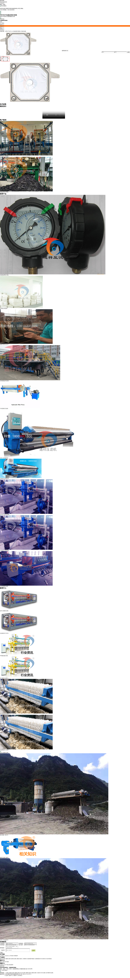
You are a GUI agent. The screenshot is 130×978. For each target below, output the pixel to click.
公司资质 (11, 955)
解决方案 (2, 961)
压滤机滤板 (23, 31)
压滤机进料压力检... (4, 275)
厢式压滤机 (2, 958)
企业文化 (7, 955)
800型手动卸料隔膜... (5, 514)
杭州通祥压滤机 (49, 972)
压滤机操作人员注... (4, 750)
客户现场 (7, 964)
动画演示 (2, 964)
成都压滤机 (11, 972)
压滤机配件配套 (16, 31)
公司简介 (2, 955)
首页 (1, 21)
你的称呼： (3, 943)
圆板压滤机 (19, 958)
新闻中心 (2, 24)
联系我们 (2, 29)
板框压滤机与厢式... (4, 857)
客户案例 (7, 961)
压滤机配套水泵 (38, 958)
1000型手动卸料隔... (5, 550)
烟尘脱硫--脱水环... (4, 835)
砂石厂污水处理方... (4, 940)
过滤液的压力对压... (4, 633)
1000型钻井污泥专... (5, 380)
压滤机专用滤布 (3, 308)
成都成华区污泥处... (4, 192)
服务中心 (2, 27)
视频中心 (2, 28)
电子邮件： (21, 944)
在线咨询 (2, 3)
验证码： (3, 950)
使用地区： (3, 944)
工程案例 (24, 958)
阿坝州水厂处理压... (4, 156)
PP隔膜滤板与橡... (4, 655)
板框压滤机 (13, 958)
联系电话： (21, 943)
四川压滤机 (22, 972)
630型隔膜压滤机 (4, 586)
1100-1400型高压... (4, 458)
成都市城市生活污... (4, 344)
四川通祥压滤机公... (4, 678)
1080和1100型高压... (5, 478)
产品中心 (2, 25)
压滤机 (7, 972)
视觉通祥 (11, 964)
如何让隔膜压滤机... (4, 610)
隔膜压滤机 (8, 958)
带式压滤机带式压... (4, 714)
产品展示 (7, 975)
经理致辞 (16, 955)
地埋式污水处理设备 (47, 958)
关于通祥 (2, 23)
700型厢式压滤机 (4, 408)
